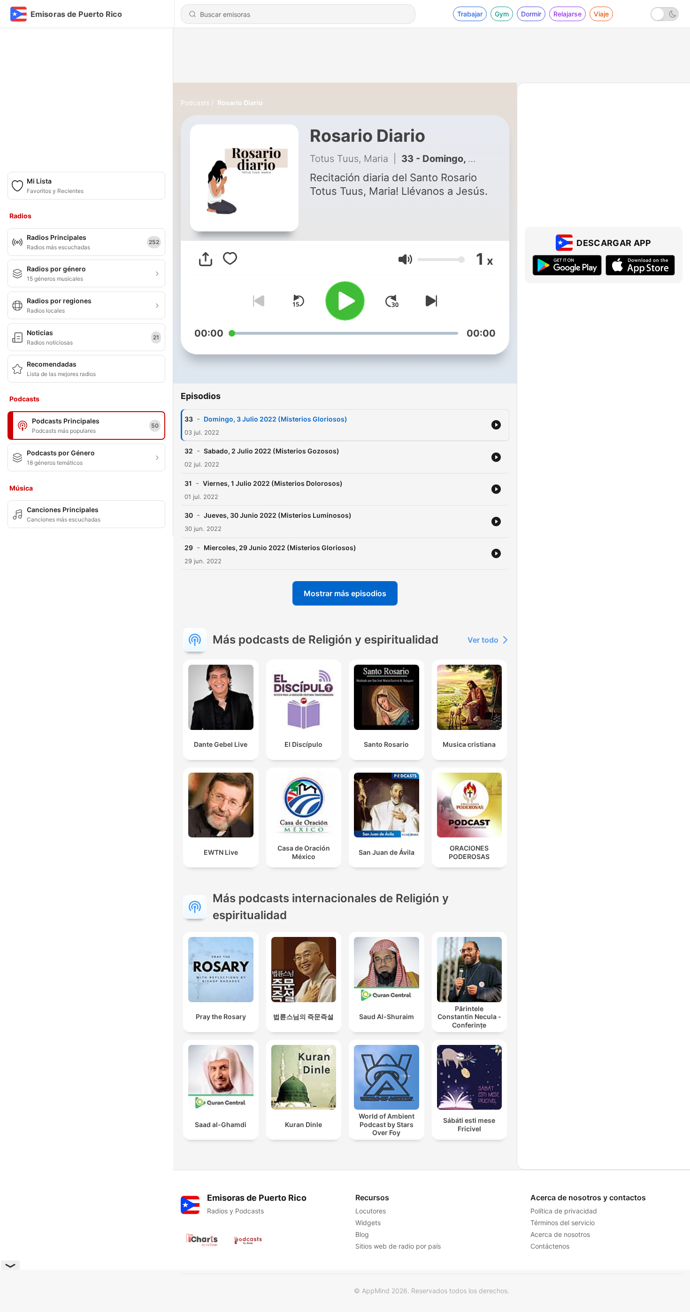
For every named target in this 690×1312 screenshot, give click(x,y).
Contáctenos (549, 1246)
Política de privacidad (563, 1211)
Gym (502, 14)
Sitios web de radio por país (398, 1246)
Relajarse (567, 14)
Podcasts (195, 103)
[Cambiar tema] (665, 14)
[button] (405, 259)
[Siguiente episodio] (429, 301)
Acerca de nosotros (560, 1234)
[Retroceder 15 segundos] (298, 301)
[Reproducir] (345, 301)
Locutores (370, 1211)
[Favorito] (230, 259)
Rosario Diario (240, 103)
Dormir (531, 14)
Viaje (601, 14)
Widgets (368, 1223)
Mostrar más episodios (345, 593)
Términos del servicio (562, 1223)
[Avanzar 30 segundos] (392, 301)
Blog (362, 1234)
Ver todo (483, 639)
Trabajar (470, 14)
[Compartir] (205, 259)
